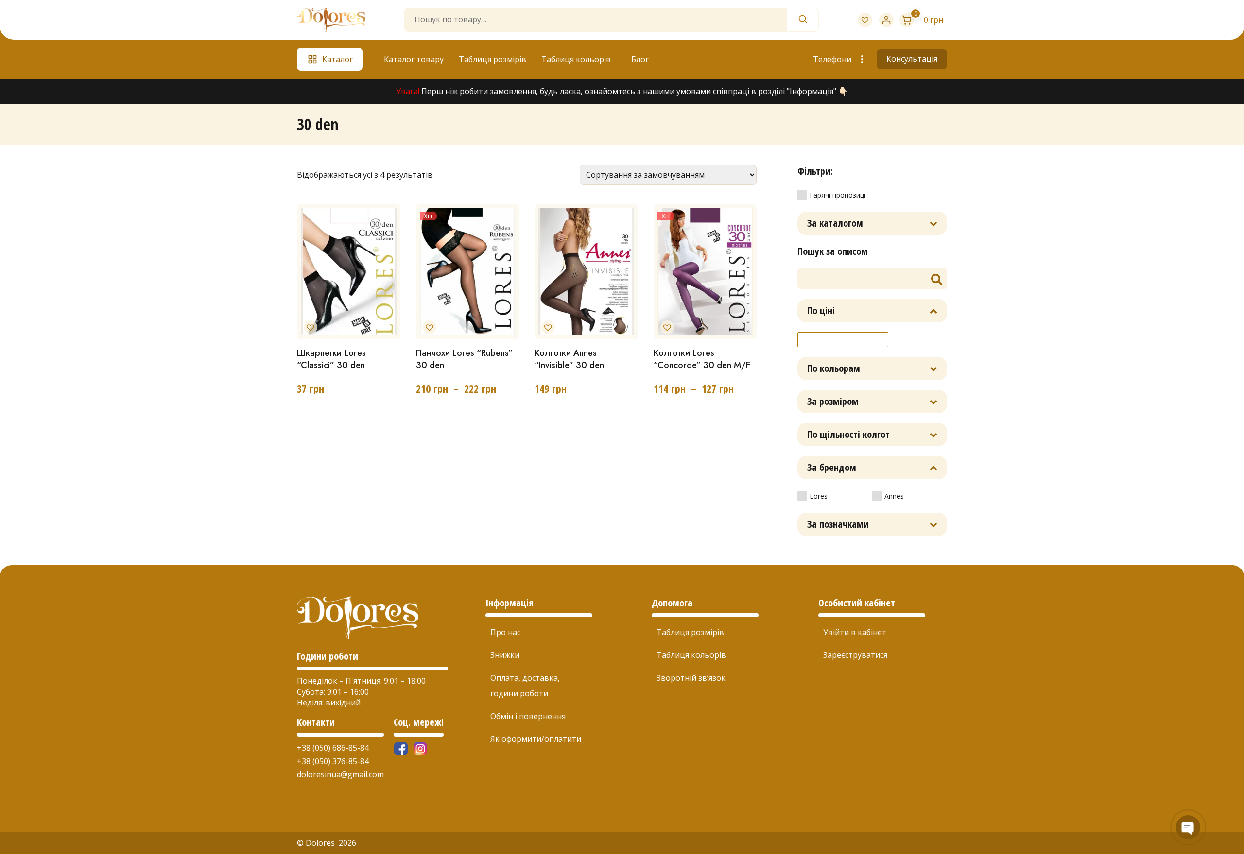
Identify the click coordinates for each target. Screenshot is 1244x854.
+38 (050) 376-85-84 (333, 761)
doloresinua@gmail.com (340, 774)
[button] (308, 325)
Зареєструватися (855, 655)
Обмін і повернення (528, 716)
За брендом (831, 467)
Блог (640, 59)
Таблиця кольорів (576, 59)
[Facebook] (401, 748)
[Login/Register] (886, 20)
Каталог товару (414, 59)
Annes (894, 496)
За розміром (833, 401)
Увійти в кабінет (854, 632)
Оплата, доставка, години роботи (525, 685)
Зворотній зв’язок (691, 677)
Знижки (504, 655)
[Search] (802, 19)
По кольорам (833, 368)
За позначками (838, 524)
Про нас (505, 632)
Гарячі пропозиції (838, 195)
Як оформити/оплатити (535, 739)
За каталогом (835, 223)
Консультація (911, 58)
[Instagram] (420, 748)
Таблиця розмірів (492, 59)
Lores (819, 496)
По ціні (821, 310)
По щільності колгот (848, 434)
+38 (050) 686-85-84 (333, 747)
